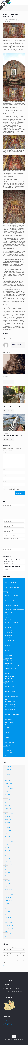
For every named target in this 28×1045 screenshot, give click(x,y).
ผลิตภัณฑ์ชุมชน (8, 658)
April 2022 (7, 802)
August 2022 (8, 791)
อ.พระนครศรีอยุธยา (9, 742)
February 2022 (8, 808)
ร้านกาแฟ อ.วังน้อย (9, 676)
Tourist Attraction (9, 630)
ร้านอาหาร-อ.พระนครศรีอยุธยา (12, 714)
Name (4, 469)
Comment (5, 452)
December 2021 (9, 813)
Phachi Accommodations (11, 603)
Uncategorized (8, 632)
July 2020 (7, 847)
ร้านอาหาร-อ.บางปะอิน (10, 709)
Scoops (7, 617)
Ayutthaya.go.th (8, 1024)
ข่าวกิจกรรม (8, 642)
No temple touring (9, 600)
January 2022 (8, 811)
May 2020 (7, 853)
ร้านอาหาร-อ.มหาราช (10, 717)
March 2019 (8, 883)
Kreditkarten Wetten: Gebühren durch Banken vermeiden (13, 520)
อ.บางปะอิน (7, 735)
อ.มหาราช (7, 745)
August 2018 (8, 903)
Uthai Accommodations (10, 640)
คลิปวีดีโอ (7, 653)
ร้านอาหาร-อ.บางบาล (10, 704)
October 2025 (8, 766)
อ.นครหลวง (7, 732)
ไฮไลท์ (6, 755)
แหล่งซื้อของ (8, 750)
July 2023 (7, 772)
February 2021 (8, 833)
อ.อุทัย (6, 747)
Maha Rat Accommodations (11, 595)
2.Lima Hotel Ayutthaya (9, 535)
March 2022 (8, 805)
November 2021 (9, 816)
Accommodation (9, 580)
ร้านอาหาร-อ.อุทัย (9, 719)
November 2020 (9, 841)
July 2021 (7, 822)
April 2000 (7, 936)
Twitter (6, 1020)
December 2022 (9, 788)
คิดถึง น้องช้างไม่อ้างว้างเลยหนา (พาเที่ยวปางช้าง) (13, 407)
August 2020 (8, 844)
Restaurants (8, 614)
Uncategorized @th (10, 637)
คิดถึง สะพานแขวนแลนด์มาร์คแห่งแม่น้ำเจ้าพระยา (13, 435)
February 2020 (8, 861)
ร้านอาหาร (7, 699)
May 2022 (7, 799)
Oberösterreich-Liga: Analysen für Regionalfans (12, 525)
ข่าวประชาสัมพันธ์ (9, 648)
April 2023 (7, 777)
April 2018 (7, 914)
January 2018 (8, 922)
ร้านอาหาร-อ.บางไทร (10, 712)
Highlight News (9, 592)
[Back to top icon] (14, 1036)
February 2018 (8, 920)
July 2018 (7, 906)
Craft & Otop (8, 590)
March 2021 (8, 830)
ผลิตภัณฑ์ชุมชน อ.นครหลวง (11, 660)
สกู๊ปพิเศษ (7, 727)
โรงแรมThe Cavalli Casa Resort (11, 538)
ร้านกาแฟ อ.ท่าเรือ (9, 681)
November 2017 (9, 928)
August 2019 (8, 869)
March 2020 (8, 858)
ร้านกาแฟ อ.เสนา (9, 678)
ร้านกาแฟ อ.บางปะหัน (10, 689)
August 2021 (8, 819)
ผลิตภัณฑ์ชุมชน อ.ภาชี (10, 668)
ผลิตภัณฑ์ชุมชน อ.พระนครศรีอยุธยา (13, 666)
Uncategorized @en (10, 635)
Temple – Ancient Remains (11, 622)
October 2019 (8, 864)
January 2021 (8, 836)
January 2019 (8, 889)
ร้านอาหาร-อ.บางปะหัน (10, 706)
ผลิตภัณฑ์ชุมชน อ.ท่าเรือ (10, 671)
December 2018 (9, 892)
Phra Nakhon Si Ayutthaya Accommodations (11, 606)
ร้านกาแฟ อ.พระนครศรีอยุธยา (12, 696)
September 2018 (9, 900)
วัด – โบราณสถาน (9, 724)
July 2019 (7, 872)
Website (5, 481)
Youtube (7, 1021)
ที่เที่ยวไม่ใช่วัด (8, 655)
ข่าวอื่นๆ (7, 650)
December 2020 (9, 839)
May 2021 (7, 827)
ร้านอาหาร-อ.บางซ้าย (10, 701)
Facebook (7, 1018)
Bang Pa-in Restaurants (10, 585)
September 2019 (9, 866)
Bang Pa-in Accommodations (12, 582)
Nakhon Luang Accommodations (13, 597)
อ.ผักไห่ (6, 740)
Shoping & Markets (9, 619)
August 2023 (8, 769)
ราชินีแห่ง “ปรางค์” (7, 378)
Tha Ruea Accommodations (11, 625)
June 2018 (7, 908)
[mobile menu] (26, 2)
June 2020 (7, 850)
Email (4, 475)
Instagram (7, 1023)
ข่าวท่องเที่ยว (8, 645)
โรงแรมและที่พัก (8, 753)
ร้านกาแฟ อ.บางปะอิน (10, 691)
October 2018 (8, 897)
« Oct (4, 965)
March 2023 (8, 780)
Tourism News (8, 627)
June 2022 (7, 797)
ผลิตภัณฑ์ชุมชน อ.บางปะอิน (11, 663)
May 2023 (7, 774)
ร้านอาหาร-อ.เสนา (9, 722)
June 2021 (7, 825)
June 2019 (7, 875)
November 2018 (9, 894)
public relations (9, 612)
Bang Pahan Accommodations (12, 587)
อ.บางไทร (7, 737)
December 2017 (9, 925)
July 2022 (7, 794)
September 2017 (9, 931)
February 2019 (8, 886)
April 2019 (7, 880)
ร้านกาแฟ (7, 673)
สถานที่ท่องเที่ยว (8, 729)
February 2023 (8, 783)
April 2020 (7, 855)
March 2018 (8, 917)
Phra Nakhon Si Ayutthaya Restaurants (14, 609)
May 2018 (7, 911)
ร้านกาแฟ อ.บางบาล (9, 686)
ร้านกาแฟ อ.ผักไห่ (9, 694)
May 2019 (7, 878)
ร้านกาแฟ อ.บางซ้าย (9, 683)
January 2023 (8, 786)
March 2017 (8, 933)
